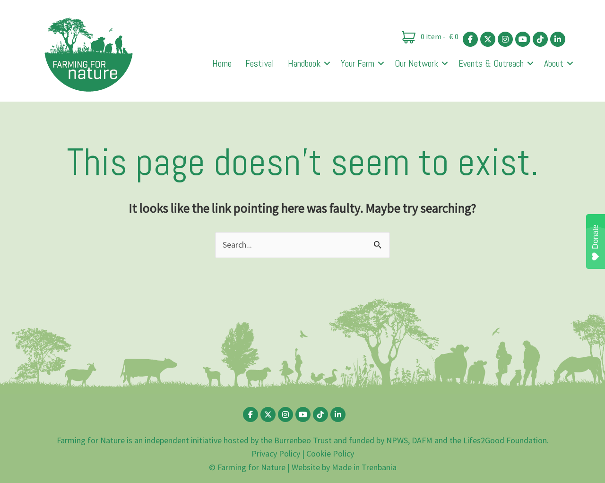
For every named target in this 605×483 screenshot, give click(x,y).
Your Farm (357, 63)
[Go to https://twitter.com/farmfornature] (487, 39)
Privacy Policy (275, 453)
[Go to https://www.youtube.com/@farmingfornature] (522, 39)
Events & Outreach (491, 63)
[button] (327, 63)
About (553, 63)
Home (222, 63)
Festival (259, 63)
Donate (595, 236)
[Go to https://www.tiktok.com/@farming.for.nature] (540, 39)
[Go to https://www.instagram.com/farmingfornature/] (505, 39)
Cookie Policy (330, 453)
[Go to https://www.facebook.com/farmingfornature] (470, 39)
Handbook (304, 63)
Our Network (416, 63)
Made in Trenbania (364, 467)
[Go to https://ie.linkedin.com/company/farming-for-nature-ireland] (557, 39)
